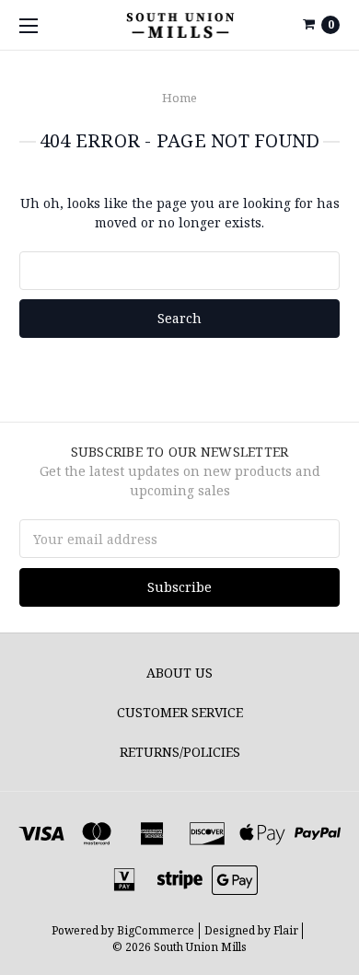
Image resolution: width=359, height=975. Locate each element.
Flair (285, 930)
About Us (179, 672)
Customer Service (180, 712)
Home (179, 97)
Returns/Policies (180, 751)
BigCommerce (155, 930)
